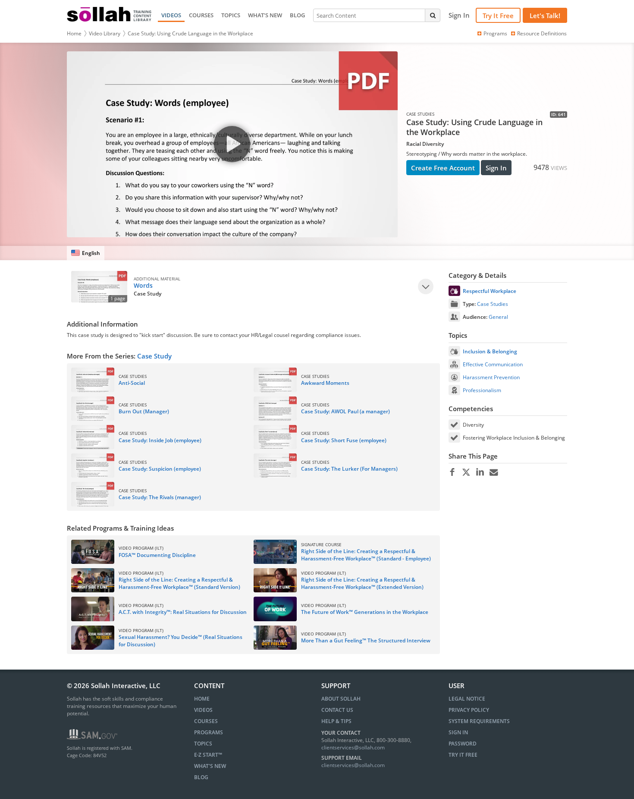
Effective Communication (493, 364)
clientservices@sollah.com (353, 747)
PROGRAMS (208, 732)
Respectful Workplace (489, 291)
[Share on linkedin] (480, 472)
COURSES (201, 15)
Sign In (496, 168)
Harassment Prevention (491, 377)
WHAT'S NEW (265, 15)
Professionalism (482, 390)
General (498, 317)
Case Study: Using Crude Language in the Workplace (190, 33)
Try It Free (498, 15)
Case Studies (492, 304)
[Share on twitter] (466, 472)
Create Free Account (443, 168)
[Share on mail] (493, 472)
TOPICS (230, 15)
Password (463, 743)
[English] (85, 253)
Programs (495, 33)
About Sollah (341, 698)
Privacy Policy (469, 710)
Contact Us (337, 710)
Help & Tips (336, 721)
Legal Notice (467, 698)
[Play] (425, 286)
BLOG (297, 15)
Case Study (154, 356)
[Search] (432, 15)
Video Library (104, 33)
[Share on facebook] (452, 472)
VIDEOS (171, 15)
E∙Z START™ (208, 754)
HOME (202, 698)
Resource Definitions (542, 33)
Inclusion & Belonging (490, 351)
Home (74, 33)
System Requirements (479, 721)
